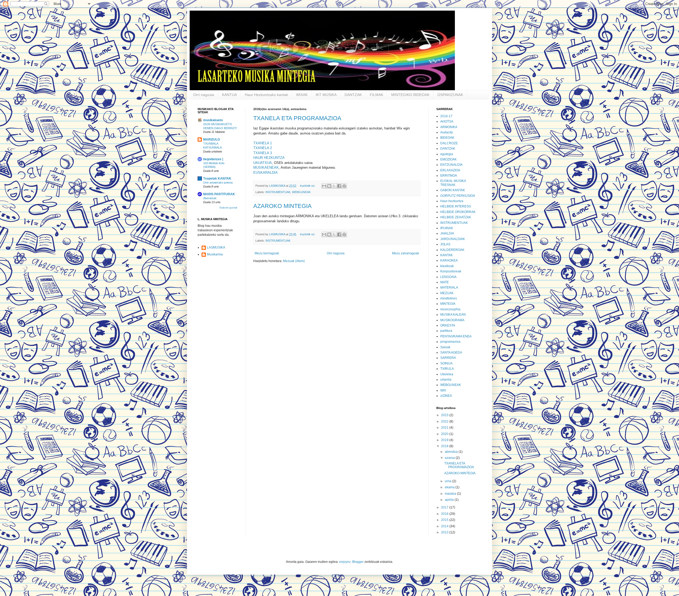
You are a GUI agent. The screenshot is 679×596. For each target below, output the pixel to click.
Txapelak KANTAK (217, 178)
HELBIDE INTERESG (455, 206)
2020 (445, 434)
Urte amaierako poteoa (218, 182)
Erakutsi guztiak (228, 207)
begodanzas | (213, 159)
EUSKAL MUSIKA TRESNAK (453, 182)
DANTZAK (353, 95)
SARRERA (448, 358)
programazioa (450, 341)
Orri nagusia (203, 95)
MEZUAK (447, 293)
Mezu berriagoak (267, 253)
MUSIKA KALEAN (453, 314)
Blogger (358, 562)
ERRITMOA (448, 175)
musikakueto (213, 120)
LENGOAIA (448, 277)
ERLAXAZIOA (450, 170)
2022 (445, 421)
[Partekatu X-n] (334, 186)
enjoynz (345, 562)
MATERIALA (449, 287)
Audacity (446, 132)
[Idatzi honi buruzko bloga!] (329, 186)
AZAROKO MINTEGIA (282, 206)
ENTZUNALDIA (451, 165)
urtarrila (445, 379)
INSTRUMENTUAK (277, 192)
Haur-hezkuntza (451, 201)
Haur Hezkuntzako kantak (266, 95)
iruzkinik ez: (308, 185)
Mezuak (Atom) (294, 261)
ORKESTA (447, 325)
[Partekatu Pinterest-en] (344, 186)
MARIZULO (211, 139)
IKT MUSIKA (326, 95)
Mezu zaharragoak (405, 253)
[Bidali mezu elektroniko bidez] (324, 186)
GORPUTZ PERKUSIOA (457, 196)
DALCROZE (449, 143)
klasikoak (447, 266)
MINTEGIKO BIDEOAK (410, 95)
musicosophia (450, 309)
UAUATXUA (262, 163)
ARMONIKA (448, 127)
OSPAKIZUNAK (450, 95)
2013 (445, 532)
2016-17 (446, 116)
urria (448, 481)
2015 (445, 520)
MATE (444, 282)
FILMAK (376, 95)
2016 (445, 514)
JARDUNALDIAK (452, 239)
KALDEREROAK (452, 250)
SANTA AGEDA (451, 352)
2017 (445, 507)
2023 (445, 415)
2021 (445, 427)
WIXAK (302, 95)
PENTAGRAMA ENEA (456, 336)
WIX (443, 390)
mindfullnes (448, 298)
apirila (450, 500)
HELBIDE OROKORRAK (458, 212)
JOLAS (445, 244)
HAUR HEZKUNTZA (269, 158)
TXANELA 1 (262, 143)
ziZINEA (446, 396)
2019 (445, 440)
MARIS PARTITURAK (219, 194)
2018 (445, 446)
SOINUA (446, 363)
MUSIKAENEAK (266, 167)
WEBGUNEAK (301, 192)
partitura (446, 331)
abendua (452, 452)
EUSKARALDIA (265, 173)
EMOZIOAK (448, 159)
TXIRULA (447, 369)
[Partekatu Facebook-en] (339, 186)
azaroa (450, 458)
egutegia (446, 154)
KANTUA (229, 95)
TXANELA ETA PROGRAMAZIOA (297, 118)
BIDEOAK (447, 138)
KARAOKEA (449, 260)
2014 (445, 526)
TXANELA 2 (262, 148)
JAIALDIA (447, 233)
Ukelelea (446, 374)
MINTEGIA (447, 304)
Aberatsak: (210, 198)
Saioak (445, 347)
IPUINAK (446, 228)
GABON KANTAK (452, 190)
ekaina (450, 487)
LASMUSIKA (216, 247)
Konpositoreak (450, 271)
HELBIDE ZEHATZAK (455, 217)
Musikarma (215, 254)
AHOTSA (446, 121)
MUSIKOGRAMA (452, 320)
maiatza (451, 493)
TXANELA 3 (262, 153)
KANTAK (446, 255)
